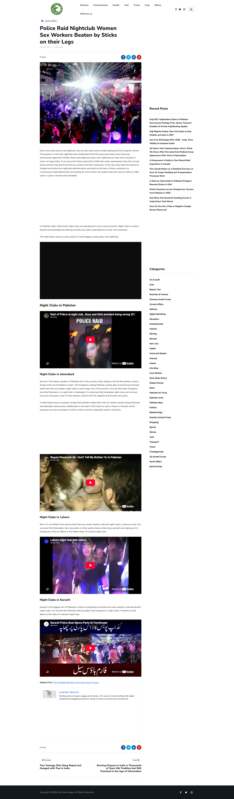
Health (116, 5)
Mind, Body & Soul (158, 378)
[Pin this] (139, 57)
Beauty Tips (155, 289)
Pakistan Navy (156, 402)
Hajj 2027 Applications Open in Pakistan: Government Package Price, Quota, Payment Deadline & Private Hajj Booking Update (170, 123)
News (152, 388)
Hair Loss (154, 343)
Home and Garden (158, 353)
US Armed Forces (158, 457)
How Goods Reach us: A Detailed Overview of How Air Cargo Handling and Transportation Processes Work (171, 172)
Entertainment (100, 5)
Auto (147, 5)
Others (158, 5)
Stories (153, 432)
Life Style (154, 368)
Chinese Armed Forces (160, 299)
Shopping (154, 422)
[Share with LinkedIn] (133, 57)
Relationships (156, 412)
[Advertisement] (90, 200)
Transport (154, 442)
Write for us (86, 13)
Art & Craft (155, 280)
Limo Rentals (156, 373)
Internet (153, 358)
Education (154, 319)
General (153, 339)
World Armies (156, 466)
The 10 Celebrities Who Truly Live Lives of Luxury (76, 682)
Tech (126, 5)
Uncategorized (156, 451)
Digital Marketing (158, 314)
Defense (84, 5)
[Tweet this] (128, 57)
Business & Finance (159, 294)
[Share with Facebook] (123, 57)
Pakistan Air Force (158, 392)
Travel (137, 5)
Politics (153, 407)
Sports (153, 427)
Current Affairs (157, 304)
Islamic (153, 363)
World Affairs (156, 461)
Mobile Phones (156, 383)
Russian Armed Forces (160, 417)
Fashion (153, 329)
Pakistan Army (156, 398)
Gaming (153, 334)
